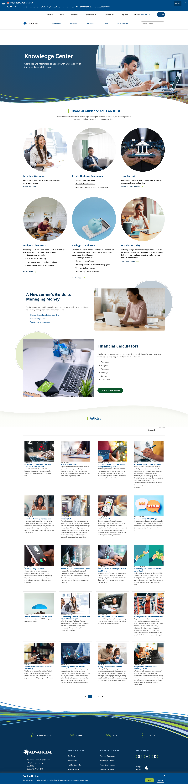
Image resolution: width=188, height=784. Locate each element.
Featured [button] (151, 430)
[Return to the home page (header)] (31, 23)
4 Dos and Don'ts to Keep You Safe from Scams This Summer (37, 465)
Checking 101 (66, 519)
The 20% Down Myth (69, 464)
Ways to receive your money (40, 322)
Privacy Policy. (83, 780)
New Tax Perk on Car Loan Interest (111, 617)
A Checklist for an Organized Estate (147, 464)
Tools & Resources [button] (109, 750)
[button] (164, 776)
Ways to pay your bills (38, 318)
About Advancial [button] (76, 750)
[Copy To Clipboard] (150, 14)
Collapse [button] (177, 3)
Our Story (71, 756)
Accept (149, 780)
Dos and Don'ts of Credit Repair (146, 519)
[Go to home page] (38, 752)
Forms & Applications (108, 765)
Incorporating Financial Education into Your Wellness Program (75, 618)
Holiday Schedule (74, 765)
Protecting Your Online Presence (73, 667)
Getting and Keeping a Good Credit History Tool (93, 187)
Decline (160, 780)
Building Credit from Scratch (86, 180)
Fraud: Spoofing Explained (34, 569)
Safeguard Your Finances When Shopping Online (145, 668)
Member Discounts (107, 769)
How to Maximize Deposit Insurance (38, 617)
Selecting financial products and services (44, 315)
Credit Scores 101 (104, 519)
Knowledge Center (107, 761)
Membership (72, 761)
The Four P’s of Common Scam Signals (75, 569)
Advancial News (74, 769)
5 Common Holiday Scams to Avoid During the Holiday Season (111, 465)
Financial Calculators (107, 756)
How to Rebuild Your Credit (85, 184)
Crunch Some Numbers (110, 390)
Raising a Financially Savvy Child (110, 667)
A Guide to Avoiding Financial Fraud (37, 519)
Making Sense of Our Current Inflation (148, 617)
